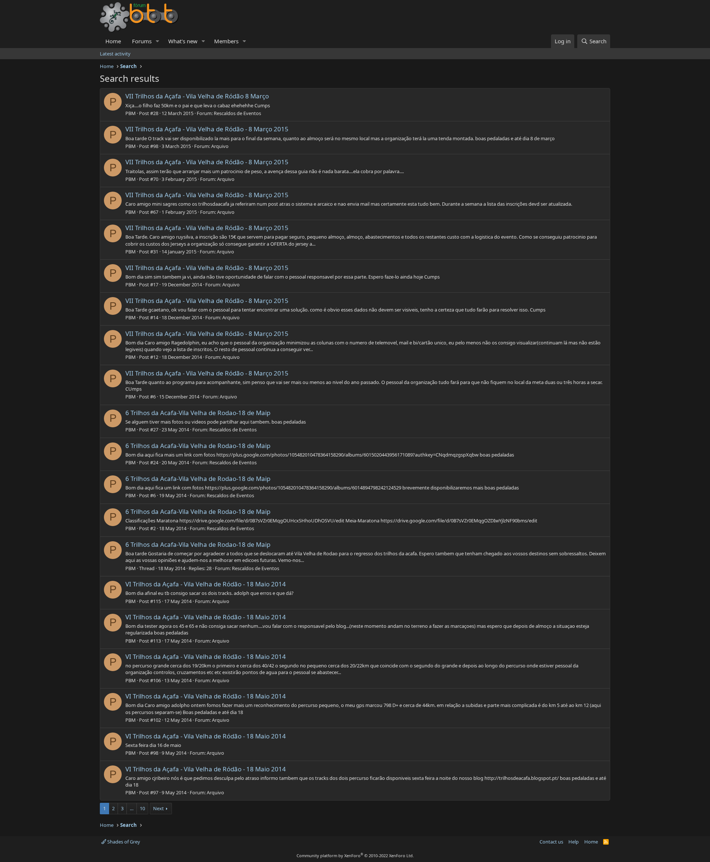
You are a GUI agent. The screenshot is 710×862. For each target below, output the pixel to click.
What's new (182, 41)
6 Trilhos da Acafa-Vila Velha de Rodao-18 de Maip (197, 412)
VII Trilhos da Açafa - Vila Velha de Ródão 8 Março (197, 96)
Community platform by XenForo (355, 855)
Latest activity (115, 53)
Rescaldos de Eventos (237, 113)
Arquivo (220, 146)
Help (573, 841)
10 (142, 808)
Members (226, 41)
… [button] (131, 808)
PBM (130, 113)
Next (158, 808)
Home (113, 41)
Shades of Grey (123, 841)
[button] (157, 41)
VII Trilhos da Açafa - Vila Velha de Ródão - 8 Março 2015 (206, 129)
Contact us (551, 841)
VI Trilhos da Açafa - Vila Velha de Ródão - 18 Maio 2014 (205, 584)
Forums (142, 41)
